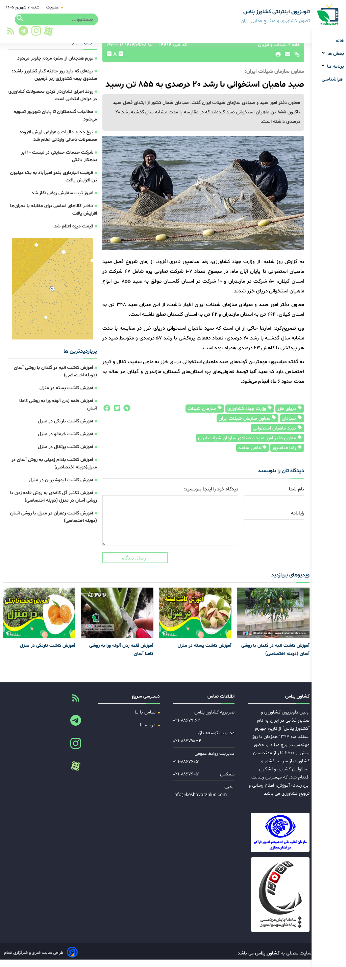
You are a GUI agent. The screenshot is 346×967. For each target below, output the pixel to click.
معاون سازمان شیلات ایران (245, 418)
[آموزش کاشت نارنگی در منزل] (39, 613)
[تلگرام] (22, 33)
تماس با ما (146, 712)
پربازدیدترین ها (80, 351)
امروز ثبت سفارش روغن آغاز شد (62, 193)
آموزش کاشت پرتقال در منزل (65, 447)
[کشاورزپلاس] (328, 15)
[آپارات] (49, 31)
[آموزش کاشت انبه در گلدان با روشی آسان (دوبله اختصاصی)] (273, 613)
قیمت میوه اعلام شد (73, 226)
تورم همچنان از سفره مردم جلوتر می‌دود (55, 58)
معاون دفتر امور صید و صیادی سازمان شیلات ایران (247, 438)
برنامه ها (335, 66)
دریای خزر (287, 408)
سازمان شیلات (202, 408)
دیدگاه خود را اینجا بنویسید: (210, 489)
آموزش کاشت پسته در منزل (66, 388)
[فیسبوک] (106, 410)
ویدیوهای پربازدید (290, 575)
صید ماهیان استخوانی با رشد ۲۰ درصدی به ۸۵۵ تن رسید (204, 84)
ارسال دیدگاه (135, 558)
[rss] (10, 33)
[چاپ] (277, 56)
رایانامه (297, 513)
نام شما (296, 489)
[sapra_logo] (283, 894)
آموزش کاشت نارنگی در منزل (65, 421)
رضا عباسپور (284, 448)
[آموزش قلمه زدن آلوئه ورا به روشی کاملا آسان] (117, 613)
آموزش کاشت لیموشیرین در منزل (61, 480)
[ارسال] (286, 56)
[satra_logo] (283, 832)
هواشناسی (333, 79)
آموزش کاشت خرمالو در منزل (65, 434)
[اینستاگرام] (36, 33)
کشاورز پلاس (266, 953)
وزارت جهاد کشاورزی (247, 408)
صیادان (289, 418)
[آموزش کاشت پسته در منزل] (195, 613)
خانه (340, 41)
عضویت (53, 7)
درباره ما (148, 725)
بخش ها (335, 53)
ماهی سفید (250, 448)
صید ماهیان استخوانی (275, 428)
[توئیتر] (115, 410)
